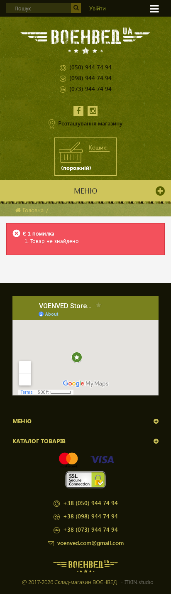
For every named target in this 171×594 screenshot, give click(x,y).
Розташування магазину (90, 123)
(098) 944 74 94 (90, 78)
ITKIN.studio (139, 581)
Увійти (97, 8)
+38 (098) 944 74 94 (90, 516)
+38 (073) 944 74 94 (90, 529)
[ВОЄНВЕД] (85, 40)
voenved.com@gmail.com (90, 543)
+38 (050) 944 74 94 (90, 503)
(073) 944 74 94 (90, 89)
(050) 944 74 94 (90, 67)
